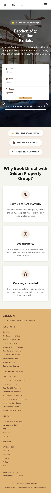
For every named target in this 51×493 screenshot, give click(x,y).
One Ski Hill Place (10, 343)
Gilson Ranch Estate (11, 407)
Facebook (7, 454)
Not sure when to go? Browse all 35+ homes (25, 106)
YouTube (6, 466)
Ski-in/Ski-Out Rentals (12, 355)
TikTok (5, 462)
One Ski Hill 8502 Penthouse (14, 380)
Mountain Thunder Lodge (13, 347)
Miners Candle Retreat (12, 410)
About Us (6, 432)
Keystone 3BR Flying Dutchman (15, 399)
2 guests (9, 93)
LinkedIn (6, 458)
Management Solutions (12, 425)
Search (25, 98)
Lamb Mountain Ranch (12, 403)
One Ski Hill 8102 (9, 377)
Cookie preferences (38, 488)
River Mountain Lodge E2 (13, 395)
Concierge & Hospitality (12, 421)
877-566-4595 (8, 447)
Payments (7, 436)
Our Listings (7, 332)
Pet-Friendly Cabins (11, 358)
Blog (4, 429)
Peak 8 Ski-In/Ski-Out (11, 340)
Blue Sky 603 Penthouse (13, 388)
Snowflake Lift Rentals (12, 351)
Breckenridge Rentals (11, 336)
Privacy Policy (10, 488)
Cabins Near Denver (11, 366)
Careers (6, 451)
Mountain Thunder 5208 (12, 392)
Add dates (10, 82)
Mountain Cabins (9, 362)
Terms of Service (24, 488)
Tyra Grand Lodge (10, 384)
